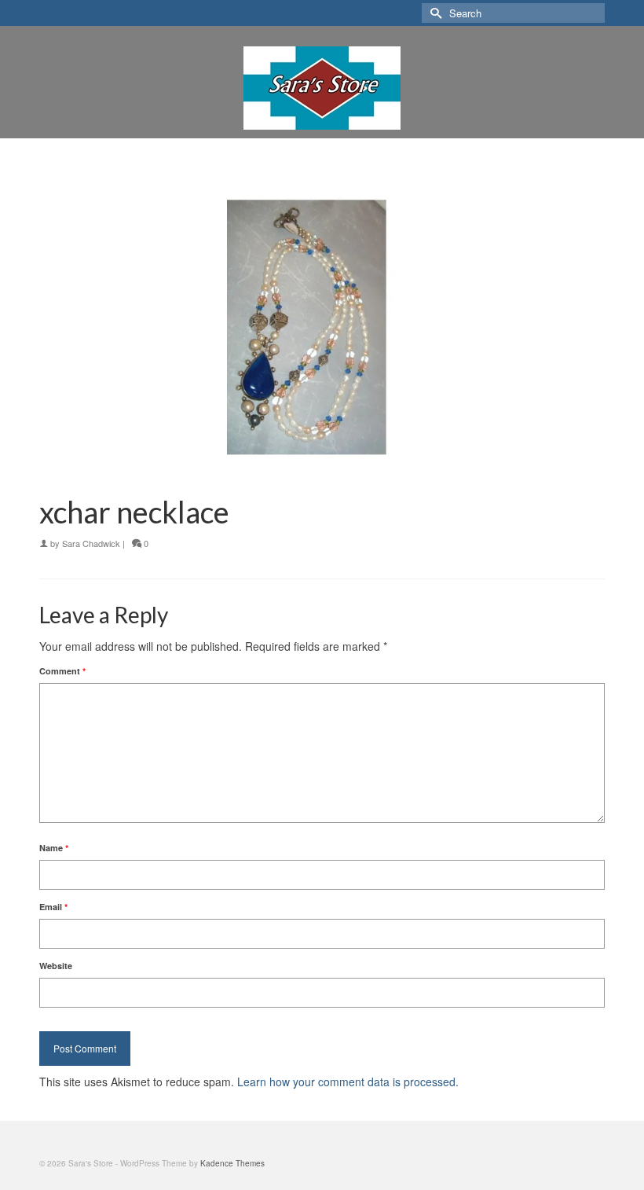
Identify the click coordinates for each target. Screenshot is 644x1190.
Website (55, 965)
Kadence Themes (232, 1163)
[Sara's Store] (322, 88)
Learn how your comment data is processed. (348, 1081)
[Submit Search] (433, 13)
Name (53, 848)
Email (53, 907)
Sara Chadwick (91, 543)
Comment (62, 671)
